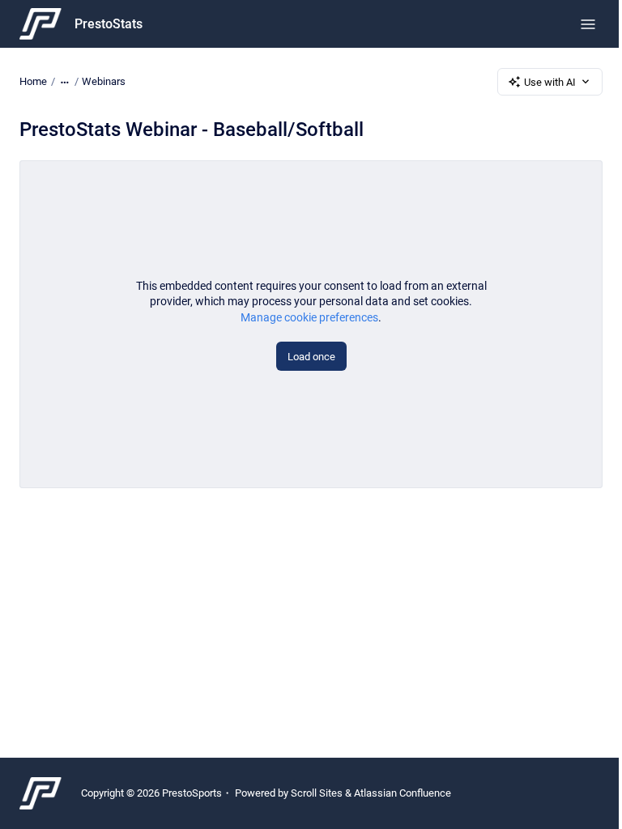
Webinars (104, 81)
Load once (311, 357)
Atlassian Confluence (402, 793)
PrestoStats (109, 24)
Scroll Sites (317, 793)
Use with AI (550, 82)
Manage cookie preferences (309, 317)
